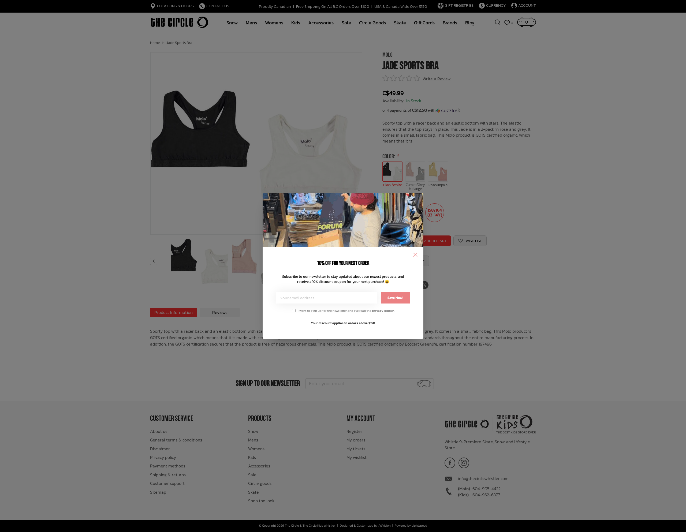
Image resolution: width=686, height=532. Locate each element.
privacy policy (383, 310)
